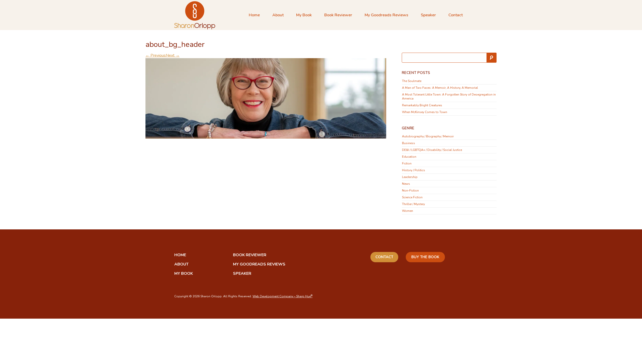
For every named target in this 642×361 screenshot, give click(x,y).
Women (407, 211)
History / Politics (413, 170)
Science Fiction (412, 197)
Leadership (410, 177)
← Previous (155, 55)
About (278, 15)
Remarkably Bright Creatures (422, 105)
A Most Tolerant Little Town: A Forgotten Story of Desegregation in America (449, 97)
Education (409, 157)
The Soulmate (411, 81)
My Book (304, 15)
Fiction (407, 163)
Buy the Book (425, 256)
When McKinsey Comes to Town (424, 112)
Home (254, 15)
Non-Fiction (410, 191)
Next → (173, 55)
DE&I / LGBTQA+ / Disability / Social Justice (432, 150)
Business (408, 143)
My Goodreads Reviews (386, 15)
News (406, 184)
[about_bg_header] (265, 98)
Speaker (428, 15)
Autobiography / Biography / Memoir (428, 136)
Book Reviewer (338, 15)
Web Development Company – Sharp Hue (282, 296)
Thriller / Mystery (413, 204)
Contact (455, 15)
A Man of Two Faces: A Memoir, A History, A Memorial (440, 88)
